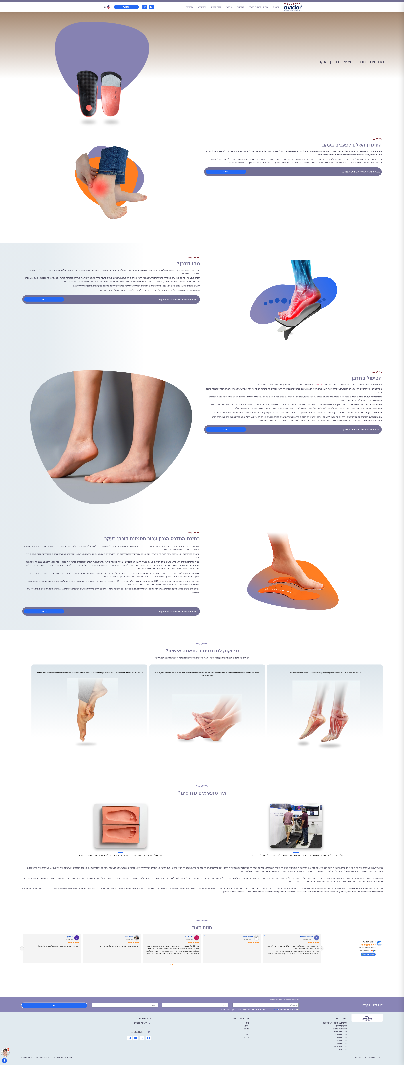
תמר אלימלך (188, 937)
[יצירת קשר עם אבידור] (129, 1038)
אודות (265, 7)
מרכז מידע (202, 7)
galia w (70, 937)
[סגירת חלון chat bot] (17, 1009)
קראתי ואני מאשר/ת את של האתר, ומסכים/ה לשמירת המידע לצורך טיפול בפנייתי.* (258, 1009)
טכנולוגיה (240, 7)
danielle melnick (306, 937)
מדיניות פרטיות (272, 1009)
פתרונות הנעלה (255, 7)
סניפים (229, 7)
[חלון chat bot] (36, 1035)
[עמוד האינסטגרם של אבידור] (142, 1038)
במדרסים (320, 384)
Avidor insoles (369, 942)
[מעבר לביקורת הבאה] (22, 948)
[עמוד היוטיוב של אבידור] (135, 1038)
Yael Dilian (129, 937)
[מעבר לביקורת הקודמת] (321, 948)
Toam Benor (248, 937)
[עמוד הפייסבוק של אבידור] (148, 1038)
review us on (369, 954)
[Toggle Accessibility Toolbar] (4, 1060)
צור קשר (189, 7)
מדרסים (276, 7)
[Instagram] (144, 7)
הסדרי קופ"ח (216, 7)
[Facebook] (151, 7)
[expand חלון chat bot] (20, 1009)
